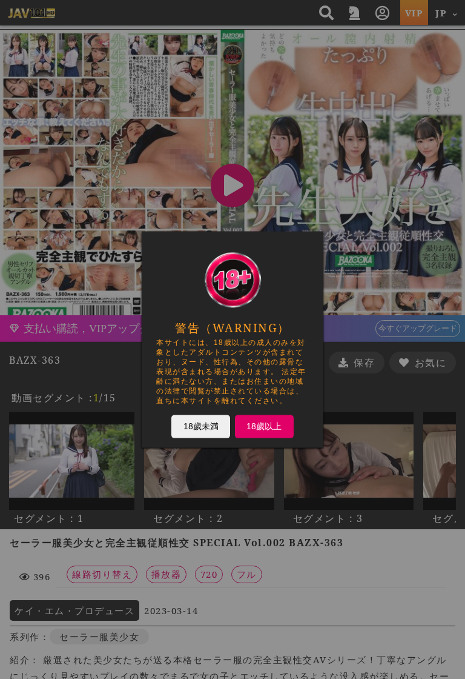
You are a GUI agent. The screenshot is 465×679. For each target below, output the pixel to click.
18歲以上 (264, 426)
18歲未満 (201, 426)
